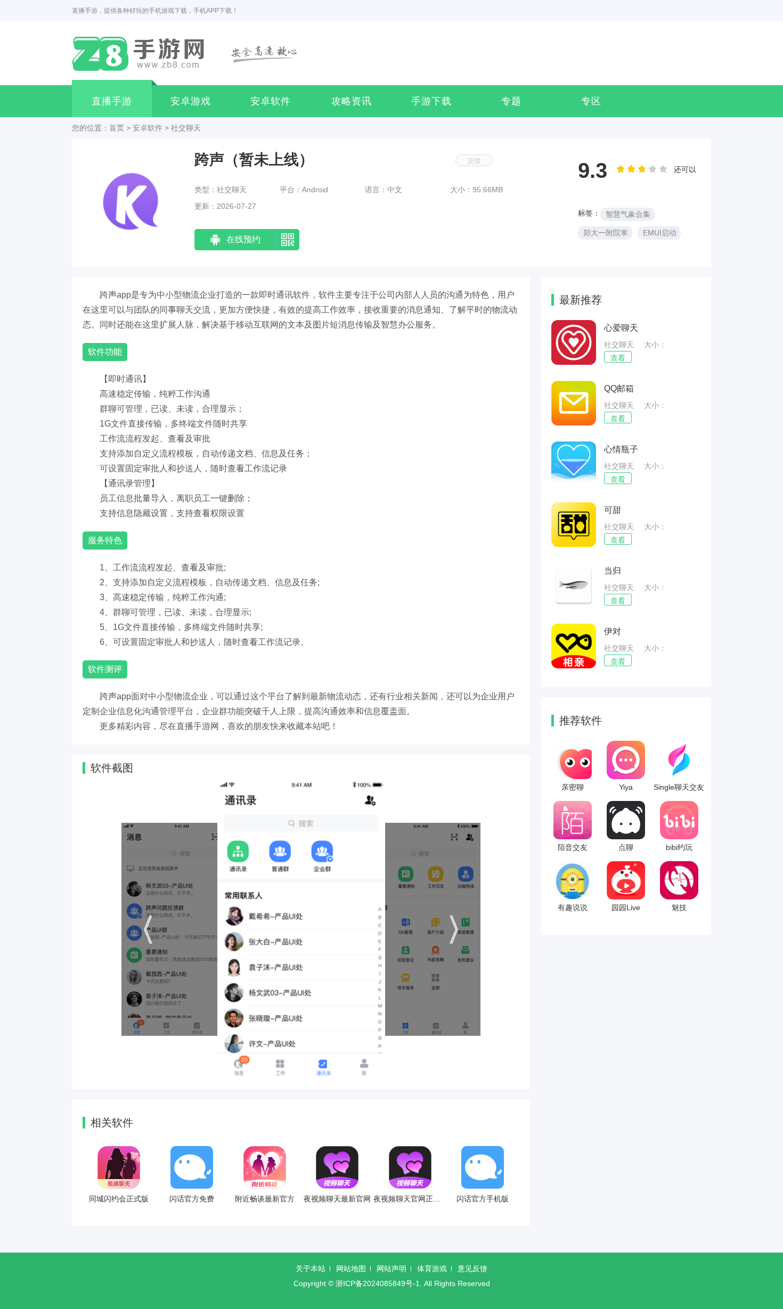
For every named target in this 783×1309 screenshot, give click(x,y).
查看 (617, 358)
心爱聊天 (621, 327)
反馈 (474, 161)
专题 (511, 101)
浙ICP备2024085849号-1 (378, 1283)
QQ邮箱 (619, 388)
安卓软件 (270, 101)
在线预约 (243, 239)
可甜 (612, 509)
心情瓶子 (621, 449)
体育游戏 (432, 1268)
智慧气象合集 (628, 214)
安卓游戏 (190, 101)
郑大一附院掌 (605, 232)
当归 (612, 570)
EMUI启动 (659, 232)
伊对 (612, 631)
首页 (116, 128)
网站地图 (351, 1268)
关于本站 (310, 1268)
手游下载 (431, 101)
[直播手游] (190, 53)
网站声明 (391, 1268)
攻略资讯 (351, 101)
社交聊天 (186, 128)
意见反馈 (472, 1268)
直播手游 (112, 101)
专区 (591, 101)
